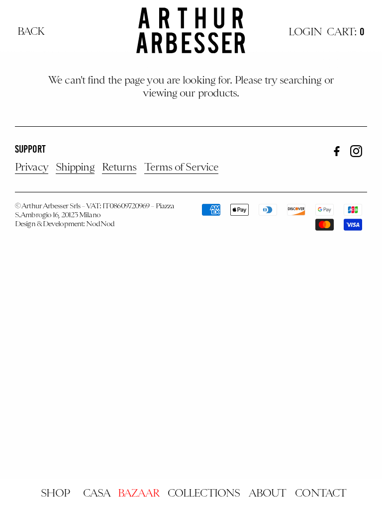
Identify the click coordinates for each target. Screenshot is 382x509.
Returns (119, 168)
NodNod (100, 224)
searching (301, 81)
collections (204, 494)
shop (55, 494)
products (217, 94)
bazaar (139, 494)
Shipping (75, 168)
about (267, 494)
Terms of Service (181, 168)
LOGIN (305, 33)
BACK (30, 32)
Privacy (31, 168)
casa (96, 494)
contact (320, 494)
